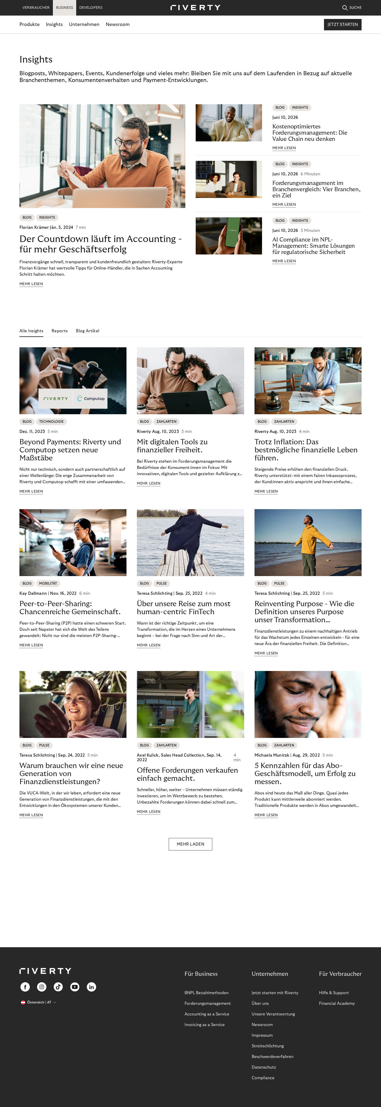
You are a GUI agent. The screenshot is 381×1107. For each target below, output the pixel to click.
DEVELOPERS (90, 8)
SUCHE (355, 8)
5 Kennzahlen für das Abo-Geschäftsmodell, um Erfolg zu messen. (305, 774)
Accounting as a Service (207, 1014)
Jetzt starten (343, 25)
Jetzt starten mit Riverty (275, 993)
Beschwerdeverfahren (272, 1057)
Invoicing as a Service (205, 1025)
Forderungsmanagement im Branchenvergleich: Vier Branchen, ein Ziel (316, 189)
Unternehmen (84, 24)
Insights (54, 24)
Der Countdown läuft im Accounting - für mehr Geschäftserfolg (100, 244)
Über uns (260, 1003)
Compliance (263, 1078)
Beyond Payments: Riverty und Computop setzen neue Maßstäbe (70, 450)
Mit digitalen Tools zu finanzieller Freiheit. (172, 446)
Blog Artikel (87, 331)
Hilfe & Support (334, 993)
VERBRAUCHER (36, 8)
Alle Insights (31, 331)
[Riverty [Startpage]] (193, 8)
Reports (60, 331)
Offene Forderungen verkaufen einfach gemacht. (187, 774)
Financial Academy (337, 1003)
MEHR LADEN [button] (190, 844)
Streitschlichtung (268, 1046)
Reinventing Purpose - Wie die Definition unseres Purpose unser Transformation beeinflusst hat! (304, 612)
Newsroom (118, 24)
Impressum (262, 1035)
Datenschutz (264, 1067)
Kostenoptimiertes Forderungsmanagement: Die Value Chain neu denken (309, 133)
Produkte (29, 24)
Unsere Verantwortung (273, 1014)
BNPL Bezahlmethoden (207, 993)
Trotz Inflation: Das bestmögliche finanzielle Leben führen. (306, 450)
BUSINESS (64, 8)
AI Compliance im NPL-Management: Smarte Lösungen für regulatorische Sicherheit (313, 246)
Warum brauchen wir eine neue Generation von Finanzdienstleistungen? (71, 774)
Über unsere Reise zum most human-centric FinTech (184, 608)
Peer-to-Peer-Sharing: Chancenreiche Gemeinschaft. (70, 608)
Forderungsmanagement (208, 1003)
